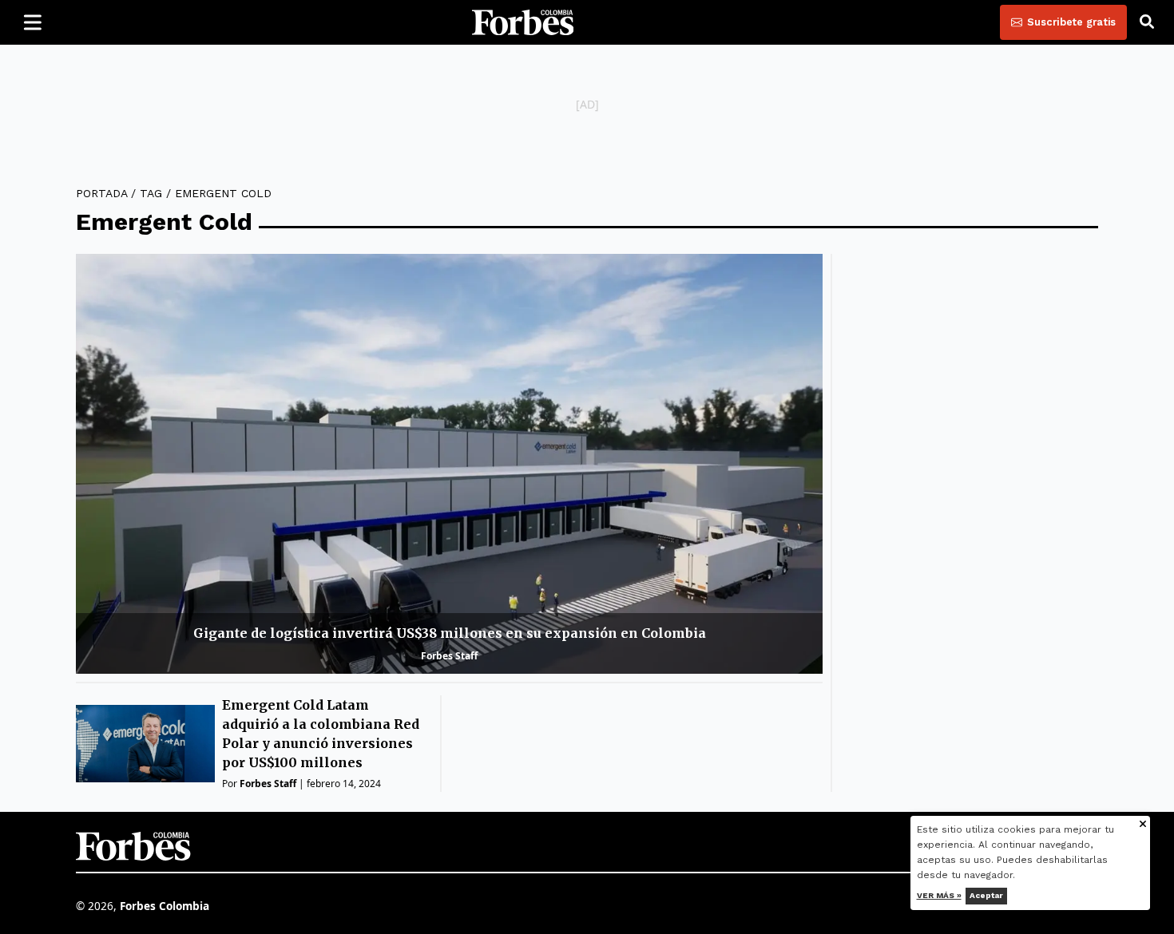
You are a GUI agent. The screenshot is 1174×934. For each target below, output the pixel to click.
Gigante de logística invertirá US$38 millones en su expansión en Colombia (449, 633)
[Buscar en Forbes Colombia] (1147, 22)
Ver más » (939, 895)
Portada (101, 193)
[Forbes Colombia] (523, 22)
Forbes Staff (449, 656)
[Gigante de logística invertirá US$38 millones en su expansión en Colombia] (449, 464)
